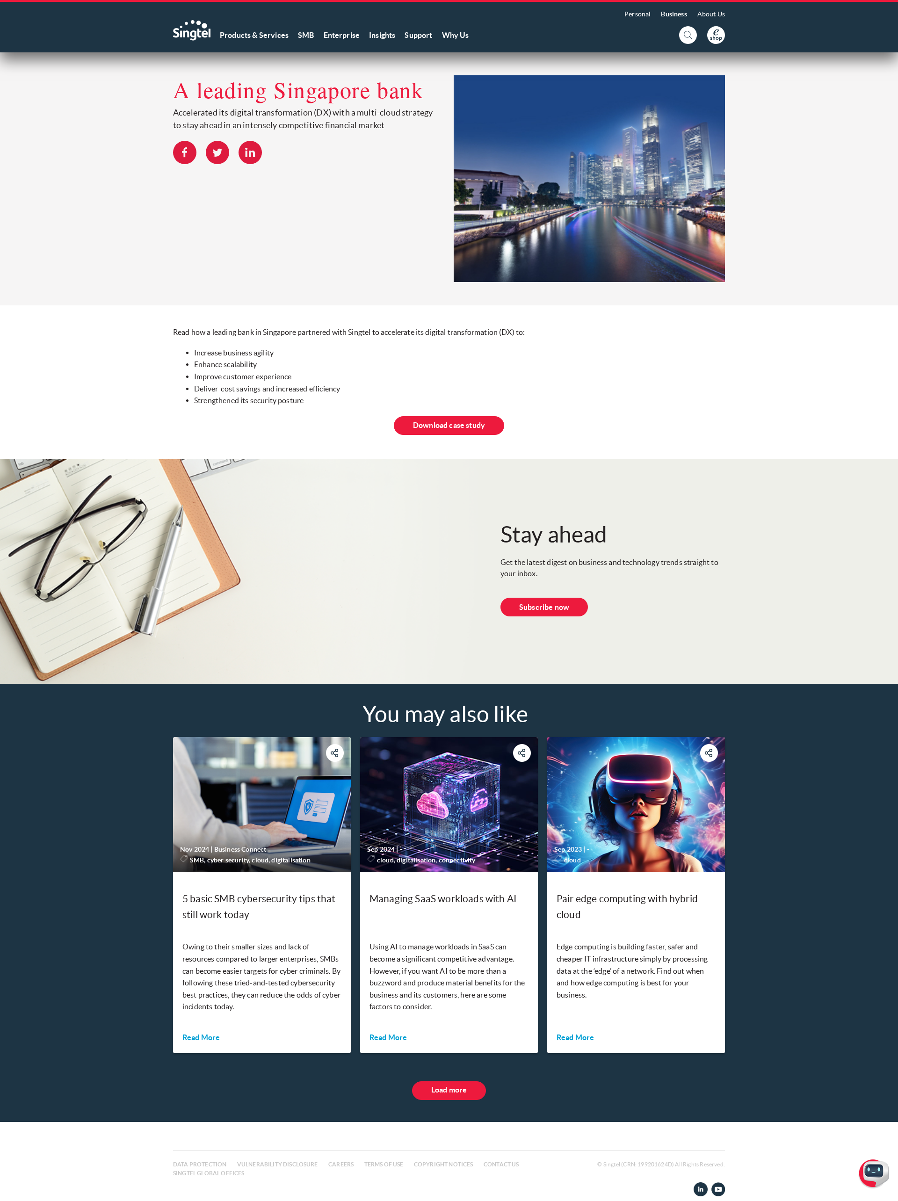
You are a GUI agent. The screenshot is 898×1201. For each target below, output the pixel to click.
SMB (306, 35)
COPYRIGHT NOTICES (443, 1164)
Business (674, 14)
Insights (382, 35)
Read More (201, 1037)
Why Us (455, 35)
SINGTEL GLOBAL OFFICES (209, 1173)
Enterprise (342, 35)
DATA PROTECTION (199, 1164)
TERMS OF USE (384, 1164)
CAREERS (341, 1164)
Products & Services (254, 35)
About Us (711, 14)
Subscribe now (544, 607)
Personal (637, 14)
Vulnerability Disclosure (277, 1164)
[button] (883, 1186)
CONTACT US (501, 1164)
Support (418, 35)
